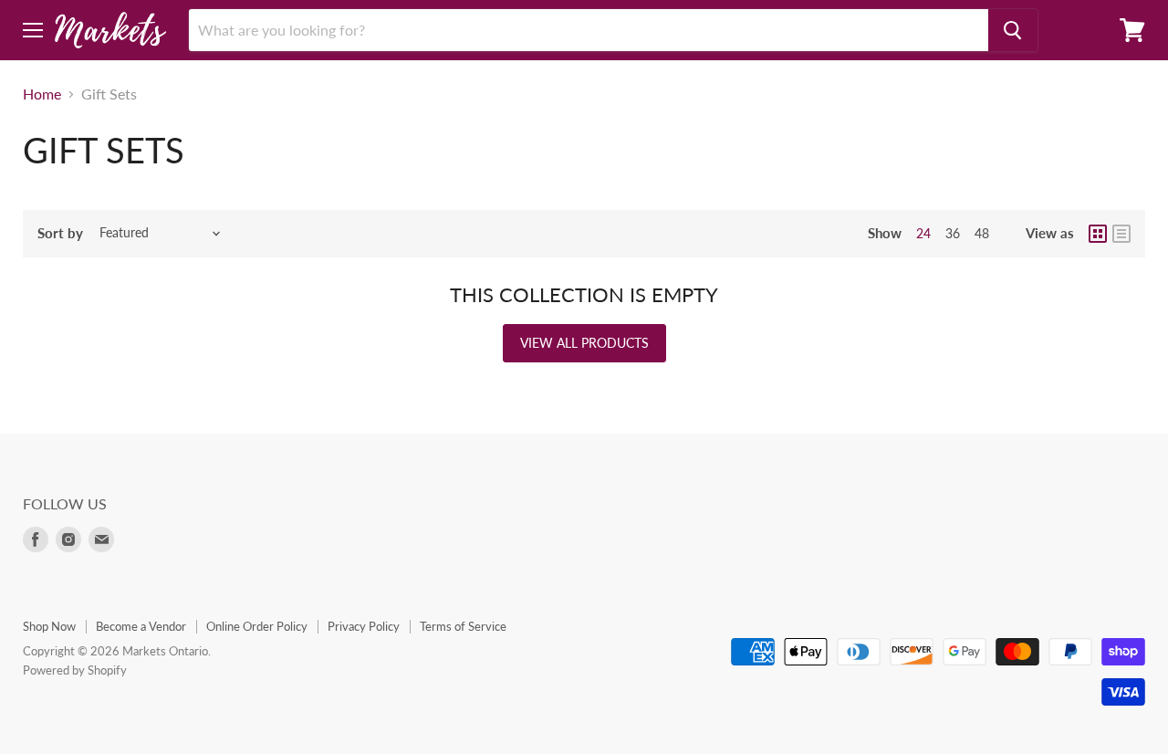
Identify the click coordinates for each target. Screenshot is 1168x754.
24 (923, 233)
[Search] (1013, 30)
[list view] (1121, 234)
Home (42, 94)
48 (982, 233)
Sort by (60, 233)
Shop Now (49, 626)
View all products (584, 343)
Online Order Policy (257, 626)
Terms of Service (463, 626)
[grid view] (1098, 234)
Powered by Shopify (75, 670)
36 (952, 233)
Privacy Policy (364, 626)
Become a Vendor (141, 626)
